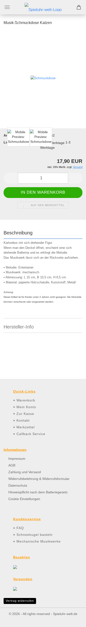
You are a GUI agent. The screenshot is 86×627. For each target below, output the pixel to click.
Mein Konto (26, 407)
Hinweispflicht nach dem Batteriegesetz (38, 492)
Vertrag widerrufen (20, 601)
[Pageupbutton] (73, 620)
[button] (11, 178)
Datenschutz (17, 485)
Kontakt (23, 420)
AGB (11, 465)
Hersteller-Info (19, 326)
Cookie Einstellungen (24, 499)
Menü (7, 7)
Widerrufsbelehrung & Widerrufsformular (39, 479)
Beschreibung (18, 232)
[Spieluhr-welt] (43, 7)
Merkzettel (25, 427)
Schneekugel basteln (34, 535)
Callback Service (30, 434)
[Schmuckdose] (43, 78)
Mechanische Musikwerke (38, 541)
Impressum (16, 458)
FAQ (20, 528)
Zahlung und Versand (24, 472)
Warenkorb (25, 400)
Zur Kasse (25, 414)
